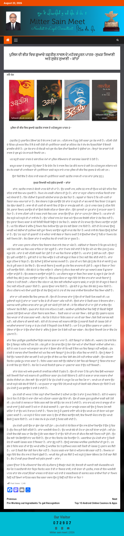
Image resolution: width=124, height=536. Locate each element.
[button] (16, 40)
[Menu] (16, 40)
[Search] (117, 40)
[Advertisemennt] (62, 20)
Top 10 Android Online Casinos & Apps (96, 501)
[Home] (8, 40)
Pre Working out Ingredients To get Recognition (33, 501)
